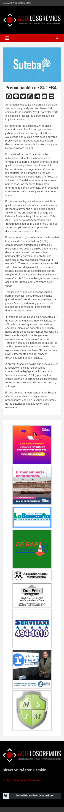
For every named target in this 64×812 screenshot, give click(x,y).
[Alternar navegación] (7, 38)
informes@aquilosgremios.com (21, 780)
